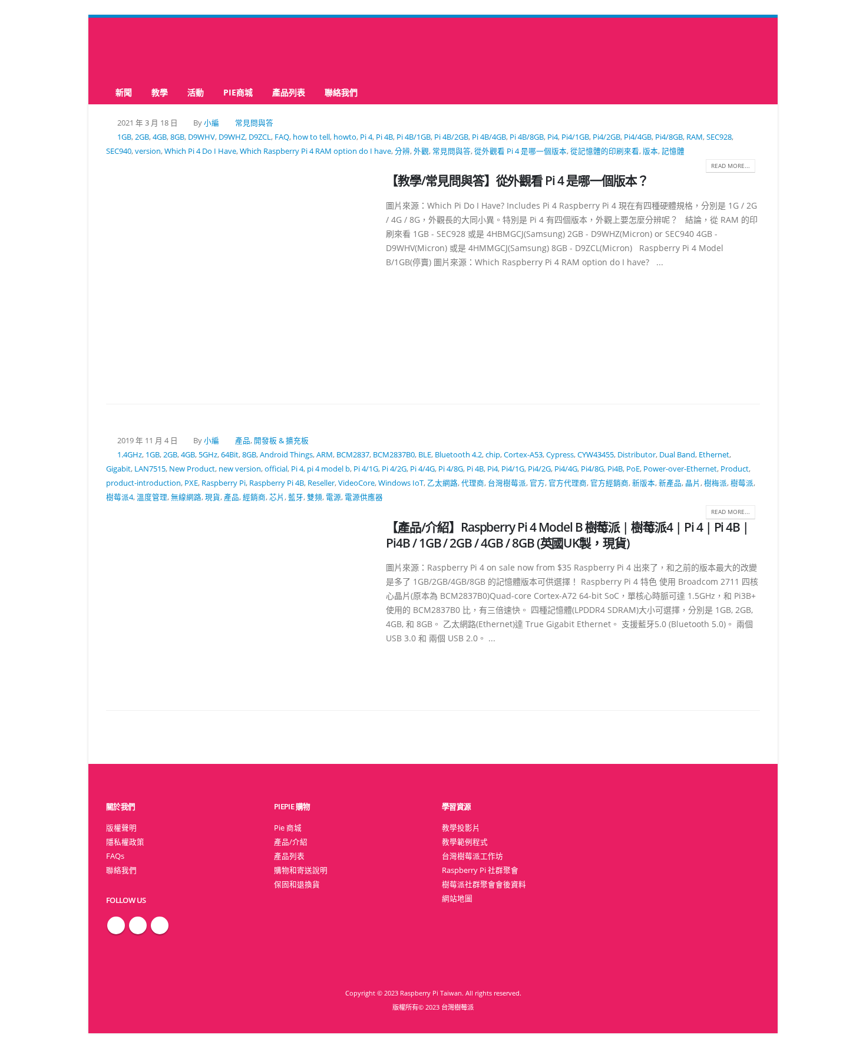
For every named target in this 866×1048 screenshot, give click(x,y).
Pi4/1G (512, 469)
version (148, 151)
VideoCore (356, 483)
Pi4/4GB (638, 137)
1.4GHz (129, 455)
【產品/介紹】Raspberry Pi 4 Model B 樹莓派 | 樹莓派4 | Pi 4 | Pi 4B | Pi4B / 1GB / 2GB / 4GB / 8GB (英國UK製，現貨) (567, 535)
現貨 (212, 497)
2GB (142, 137)
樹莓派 (742, 483)
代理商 (472, 483)
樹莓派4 (119, 497)
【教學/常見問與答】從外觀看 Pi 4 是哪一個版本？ (517, 180)
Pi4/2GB (606, 137)
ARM (324, 455)
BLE (424, 455)
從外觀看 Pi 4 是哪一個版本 (520, 151)
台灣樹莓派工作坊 (472, 856)
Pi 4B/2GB (451, 137)
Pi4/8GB (669, 137)
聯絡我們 (341, 92)
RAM (694, 137)
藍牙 (295, 497)
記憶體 (673, 151)
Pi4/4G (565, 469)
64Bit (230, 455)
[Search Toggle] (433, 49)
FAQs (115, 856)
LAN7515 (150, 469)
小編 (211, 123)
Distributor (636, 455)
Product (734, 469)
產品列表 (288, 92)
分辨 (402, 151)
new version (240, 469)
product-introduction (143, 483)
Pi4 (552, 137)
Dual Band (677, 455)
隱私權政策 (125, 842)
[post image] (237, 275)
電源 (333, 497)
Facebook (116, 925)
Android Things (286, 455)
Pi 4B (384, 137)
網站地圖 (457, 899)
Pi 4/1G (365, 469)
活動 (195, 92)
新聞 (123, 92)
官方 (537, 483)
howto (344, 137)
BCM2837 (352, 455)
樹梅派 (715, 483)
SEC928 (719, 137)
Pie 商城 (288, 828)
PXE (191, 483)
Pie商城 (238, 92)
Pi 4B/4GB (489, 137)
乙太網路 (442, 483)
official (276, 469)
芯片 (277, 497)
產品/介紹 (291, 842)
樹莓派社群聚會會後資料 (484, 884)
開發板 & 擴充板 (281, 441)
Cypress (560, 455)
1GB (124, 137)
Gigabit (118, 469)
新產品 (670, 483)
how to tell (311, 137)
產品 (242, 441)
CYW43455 (595, 455)
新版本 (643, 483)
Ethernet (714, 455)
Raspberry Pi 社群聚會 (480, 870)
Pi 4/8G (450, 469)
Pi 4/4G (422, 469)
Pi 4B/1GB (413, 137)
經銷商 (254, 497)
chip (492, 455)
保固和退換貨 (297, 884)
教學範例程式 (465, 842)
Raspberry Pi (223, 483)
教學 (159, 92)
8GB (177, 137)
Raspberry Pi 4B (276, 483)
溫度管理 (152, 497)
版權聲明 (121, 828)
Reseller (321, 483)
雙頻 (314, 497)
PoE (633, 469)
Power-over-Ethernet (680, 469)
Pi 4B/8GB (527, 137)
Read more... (730, 166)
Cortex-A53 (523, 455)
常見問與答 (254, 123)
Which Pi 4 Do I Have (200, 151)
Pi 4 (366, 137)
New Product (192, 469)
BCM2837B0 (394, 455)
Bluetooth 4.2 (458, 455)
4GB (160, 137)
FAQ (282, 137)
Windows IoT (401, 483)
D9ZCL (260, 137)
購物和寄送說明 (301, 870)
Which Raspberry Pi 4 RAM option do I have (315, 151)
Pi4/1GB (575, 137)
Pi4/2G (539, 469)
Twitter (138, 925)
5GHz (208, 455)
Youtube (159, 925)
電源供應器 (364, 497)
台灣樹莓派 (507, 483)
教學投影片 (461, 828)
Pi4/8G (592, 469)
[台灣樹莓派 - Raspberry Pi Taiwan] (153, 49)
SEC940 (118, 151)
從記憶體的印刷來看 (604, 151)
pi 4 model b (328, 469)
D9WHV (201, 137)
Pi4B (615, 469)
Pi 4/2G (394, 469)
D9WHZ (232, 137)
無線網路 (186, 497)
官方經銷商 (609, 483)
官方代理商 (567, 483)
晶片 (692, 483)
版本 (650, 151)
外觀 (421, 151)
